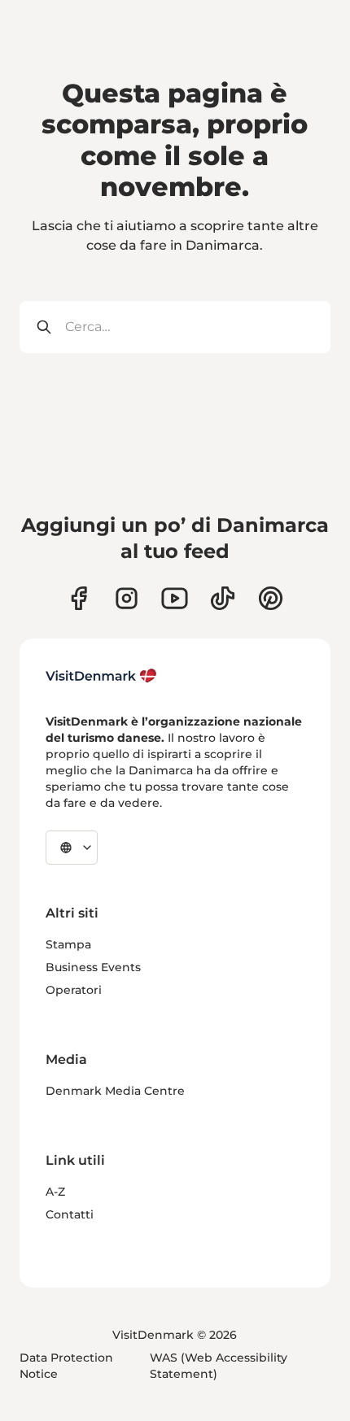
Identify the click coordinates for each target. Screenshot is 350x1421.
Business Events (93, 967)
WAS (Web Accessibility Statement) (218, 1365)
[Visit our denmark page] (78, 598)
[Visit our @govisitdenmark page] (222, 598)
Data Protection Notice (66, 1365)
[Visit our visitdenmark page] (174, 598)
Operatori (74, 990)
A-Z (55, 1191)
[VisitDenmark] (101, 676)
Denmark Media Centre (115, 1090)
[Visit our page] (126, 598)
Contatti (70, 1214)
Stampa (68, 944)
